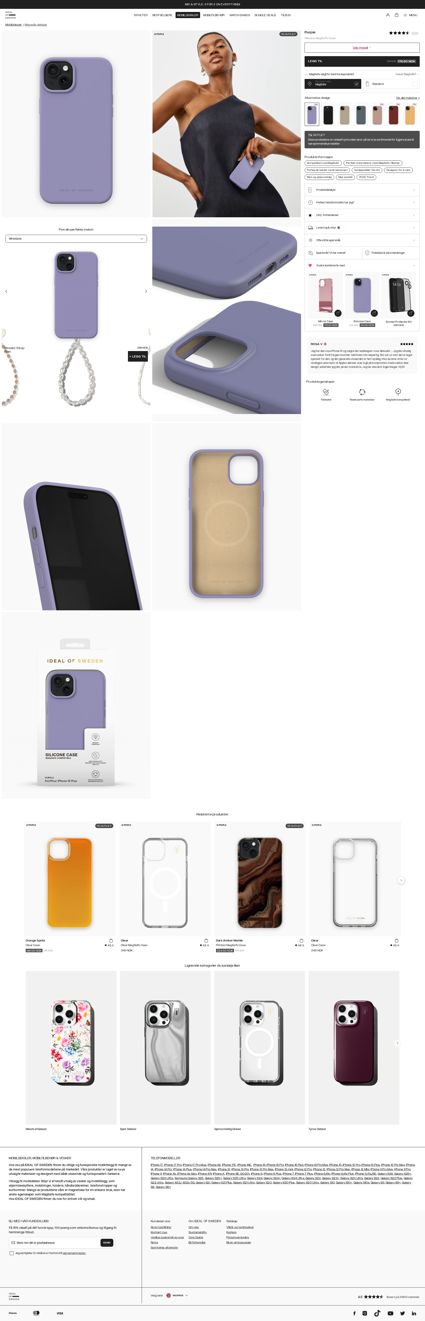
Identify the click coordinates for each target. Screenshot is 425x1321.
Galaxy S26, (385, 1173)
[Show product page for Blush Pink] (377, 114)
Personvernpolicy (237, 1237)
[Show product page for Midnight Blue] (361, 114)
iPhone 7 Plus (304, 1173)
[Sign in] (387, 15)
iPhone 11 (156, 1173)
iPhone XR (205, 1173)
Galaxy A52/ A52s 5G (180, 1182)
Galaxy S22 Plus (391, 1178)
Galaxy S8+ (163, 1187)
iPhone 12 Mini (360, 1169)
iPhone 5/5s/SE (365, 1173)
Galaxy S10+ (344, 1182)
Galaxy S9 (377, 1182)
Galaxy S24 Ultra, (293, 1178)
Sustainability (198, 1232)
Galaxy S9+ (393, 1182)
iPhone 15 (335, 1164)
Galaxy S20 (264, 1182)
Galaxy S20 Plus (284, 1182)
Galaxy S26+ (402, 1173)
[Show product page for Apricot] (410, 114)
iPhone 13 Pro (240, 1169)
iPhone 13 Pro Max (262, 1169)
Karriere (231, 1232)
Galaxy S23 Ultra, (351, 1178)
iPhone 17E (229, 1164)
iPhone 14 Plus (182, 1169)
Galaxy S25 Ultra (234, 1178)
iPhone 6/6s (322, 1173)
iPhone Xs (169, 1173)
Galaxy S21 (202, 1182)
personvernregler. (74, 1253)
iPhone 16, (259, 1164)
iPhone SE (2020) (238, 1173)
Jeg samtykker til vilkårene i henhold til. (50, 1253)
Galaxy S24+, (272, 1178)
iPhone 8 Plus (272, 1173)
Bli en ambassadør (238, 1242)
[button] (387, 1297)
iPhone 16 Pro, (275, 1164)
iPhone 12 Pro (303, 1169)
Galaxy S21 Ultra (244, 1182)
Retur (154, 1242)
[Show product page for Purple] (312, 114)
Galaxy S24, (255, 1178)
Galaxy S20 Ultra (307, 1182)
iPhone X (218, 1173)
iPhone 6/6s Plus (343, 1173)
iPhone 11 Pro (402, 1169)
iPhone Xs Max (187, 1173)
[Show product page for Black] (328, 114)
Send (107, 1243)
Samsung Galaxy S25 (189, 1178)
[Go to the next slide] (146, 291)
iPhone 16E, (245, 1164)
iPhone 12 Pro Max (338, 1169)
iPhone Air (214, 1164)
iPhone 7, (288, 1173)
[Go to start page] (10, 15)
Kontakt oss (159, 1232)
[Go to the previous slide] (6, 291)
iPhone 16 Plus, (294, 1164)
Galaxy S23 (313, 1178)
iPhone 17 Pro (173, 1164)
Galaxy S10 (327, 1182)
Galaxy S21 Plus (221, 1182)
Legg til (138, 356)
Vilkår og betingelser (240, 1227)
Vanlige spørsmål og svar (167, 1237)
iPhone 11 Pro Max (382, 1169)
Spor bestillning (161, 1227)
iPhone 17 (157, 1164)
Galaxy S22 (371, 1178)
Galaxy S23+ (330, 1178)
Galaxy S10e (361, 1182)
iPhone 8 (256, 1173)
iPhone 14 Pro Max (204, 1169)
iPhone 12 (319, 1169)
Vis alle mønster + (408, 97)
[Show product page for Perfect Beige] (344, 114)
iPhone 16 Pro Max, (316, 1164)
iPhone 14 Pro (163, 1169)
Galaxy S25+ (213, 1178)
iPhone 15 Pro (351, 1164)
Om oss (194, 1227)
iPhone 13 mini (284, 1169)
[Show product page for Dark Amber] (393, 114)
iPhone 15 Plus (370, 1164)
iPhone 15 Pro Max (393, 1164)
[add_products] (338, 313)
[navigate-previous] (401, 880)
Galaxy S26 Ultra (162, 1178)
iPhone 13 (224, 1169)
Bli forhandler (197, 1242)
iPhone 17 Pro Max (194, 1164)
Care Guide (196, 1237)
